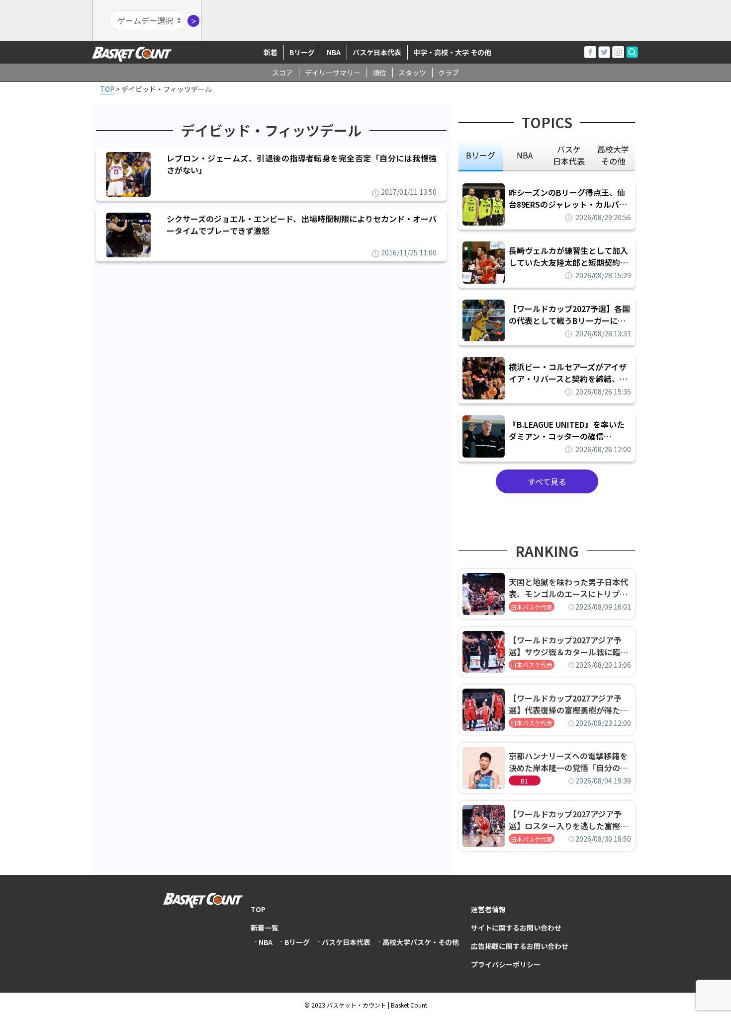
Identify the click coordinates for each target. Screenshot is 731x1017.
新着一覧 (264, 928)
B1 (524, 781)
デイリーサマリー (333, 73)
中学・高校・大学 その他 (452, 52)
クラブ (448, 73)
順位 (379, 73)
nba (525, 155)
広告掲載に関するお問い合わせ (519, 946)
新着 (270, 52)
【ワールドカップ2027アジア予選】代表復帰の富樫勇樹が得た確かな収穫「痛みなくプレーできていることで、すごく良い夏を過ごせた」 (568, 704)
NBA (334, 52)
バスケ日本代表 (377, 52)
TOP (258, 909)
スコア (282, 73)
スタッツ (412, 73)
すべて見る (547, 481)
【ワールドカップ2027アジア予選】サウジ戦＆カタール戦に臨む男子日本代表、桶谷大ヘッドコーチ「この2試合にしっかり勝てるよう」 (568, 646)
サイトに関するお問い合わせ (516, 928)
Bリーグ (302, 52)
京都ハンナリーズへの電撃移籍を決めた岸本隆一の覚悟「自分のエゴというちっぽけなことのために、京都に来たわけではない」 (568, 762)
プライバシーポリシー (506, 964)
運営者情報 (488, 909)
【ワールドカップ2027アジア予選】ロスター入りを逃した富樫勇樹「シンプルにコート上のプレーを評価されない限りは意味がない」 (568, 820)
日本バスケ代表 (531, 607)
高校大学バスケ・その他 (420, 942)
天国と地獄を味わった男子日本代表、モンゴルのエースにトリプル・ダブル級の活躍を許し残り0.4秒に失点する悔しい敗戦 (570, 588)
